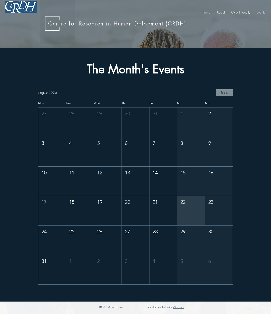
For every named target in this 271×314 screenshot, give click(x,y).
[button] (52, 122)
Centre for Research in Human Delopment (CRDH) (117, 23)
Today (224, 92)
